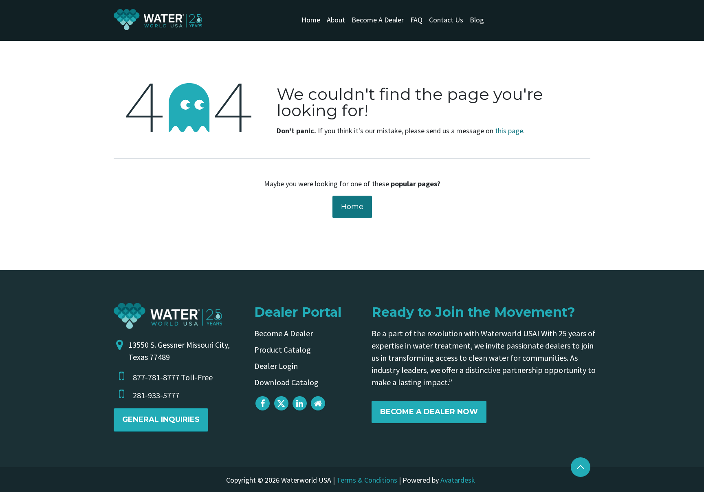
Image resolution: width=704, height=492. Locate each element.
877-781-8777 (156, 377)
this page (509, 130)
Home (352, 206)
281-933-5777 (156, 395)
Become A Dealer (283, 333)
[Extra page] (318, 403)
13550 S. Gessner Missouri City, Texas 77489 (179, 351)
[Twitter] (281, 403)
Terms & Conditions (367, 480)
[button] (580, 467)
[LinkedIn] (300, 403)
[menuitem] (310, 20)
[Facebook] (262, 403)
